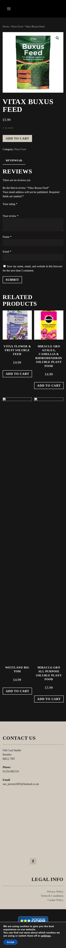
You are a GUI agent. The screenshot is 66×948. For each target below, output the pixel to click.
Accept (10, 942)
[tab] (14, 161)
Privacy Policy (55, 891)
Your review (10, 215)
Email (7, 251)
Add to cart (17, 138)
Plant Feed (17, 26)
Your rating (10, 204)
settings (46, 935)
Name (7, 236)
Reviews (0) (14, 160)
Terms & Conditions (52, 895)
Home (6, 26)
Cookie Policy (55, 900)
